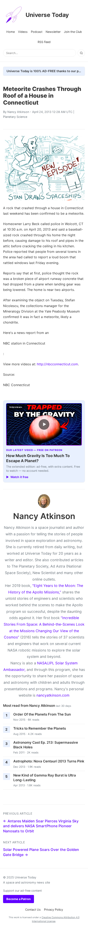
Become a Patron (18, 899)
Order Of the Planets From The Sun (42, 714)
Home (10, 31)
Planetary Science (15, 116)
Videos (23, 31)
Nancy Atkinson (18, 112)
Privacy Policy (53, 909)
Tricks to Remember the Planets (39, 728)
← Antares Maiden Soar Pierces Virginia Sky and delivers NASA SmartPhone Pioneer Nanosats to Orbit (41, 826)
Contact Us (33, 909)
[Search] (81, 53)
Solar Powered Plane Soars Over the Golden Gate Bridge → (41, 852)
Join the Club (73, 31)
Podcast (36, 31)
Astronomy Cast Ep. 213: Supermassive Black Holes (45, 744)
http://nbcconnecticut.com (57, 364)
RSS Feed (44, 42)
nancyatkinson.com (52, 695)
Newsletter (53, 31)
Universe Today (47, 14)
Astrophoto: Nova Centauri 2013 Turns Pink (48, 761)
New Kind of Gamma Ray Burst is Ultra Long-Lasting (44, 777)
